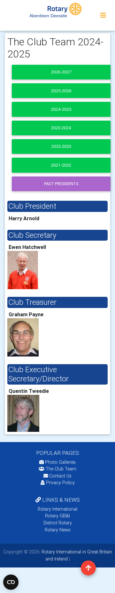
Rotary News (58, 530)
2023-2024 (61, 128)
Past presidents (61, 183)
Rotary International (57, 509)
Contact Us (60, 476)
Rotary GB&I (57, 516)
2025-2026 (61, 91)
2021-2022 (61, 165)
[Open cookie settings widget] (11, 582)
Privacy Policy (60, 482)
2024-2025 (61, 109)
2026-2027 (61, 72)
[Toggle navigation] (103, 15)
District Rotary (57, 523)
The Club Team (61, 469)
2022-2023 (61, 146)
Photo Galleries (60, 462)
